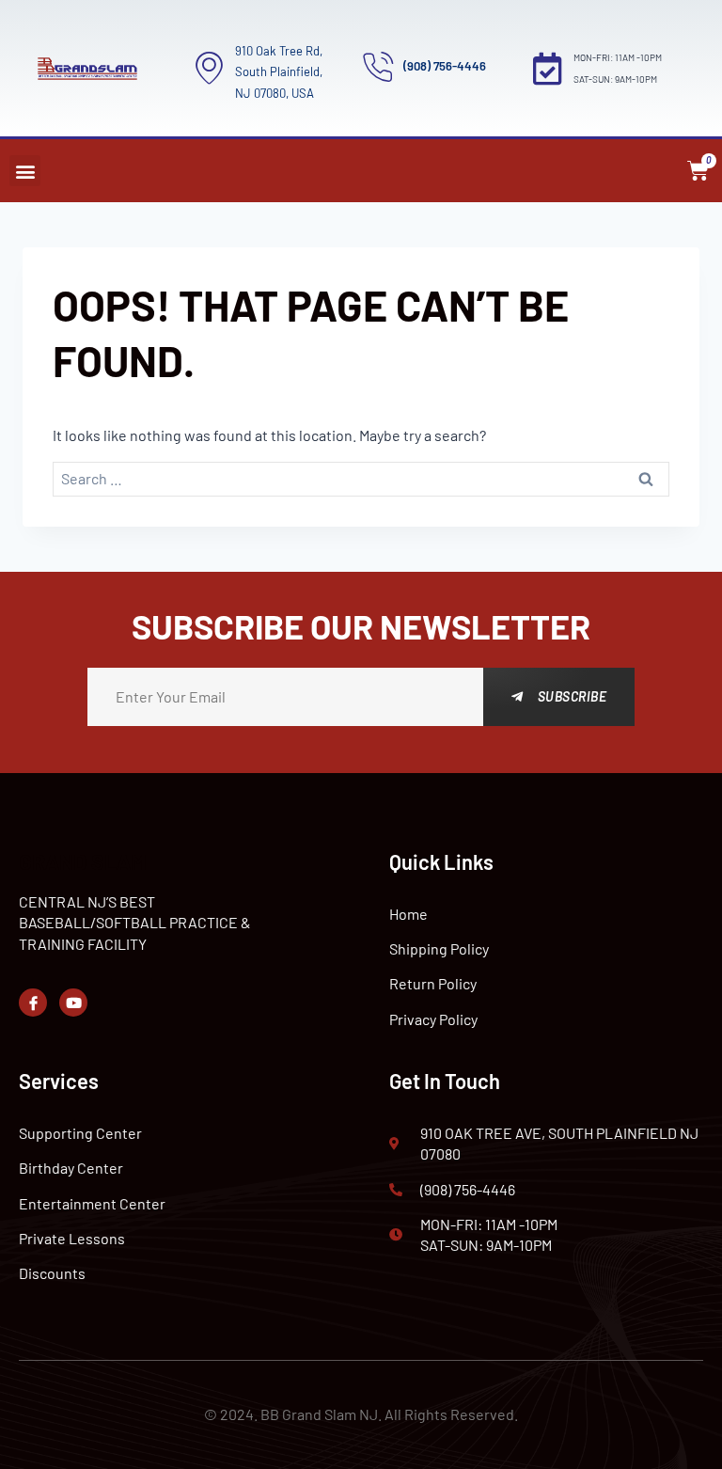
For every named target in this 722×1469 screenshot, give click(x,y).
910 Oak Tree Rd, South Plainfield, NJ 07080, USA (278, 72)
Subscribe (572, 696)
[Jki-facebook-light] (33, 1002)
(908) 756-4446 (444, 65)
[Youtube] (73, 1002)
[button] (24, 170)
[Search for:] (360, 479)
